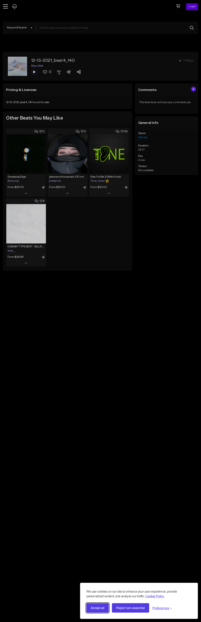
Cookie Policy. (154, 596)
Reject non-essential (130, 608)
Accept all (97, 608)
